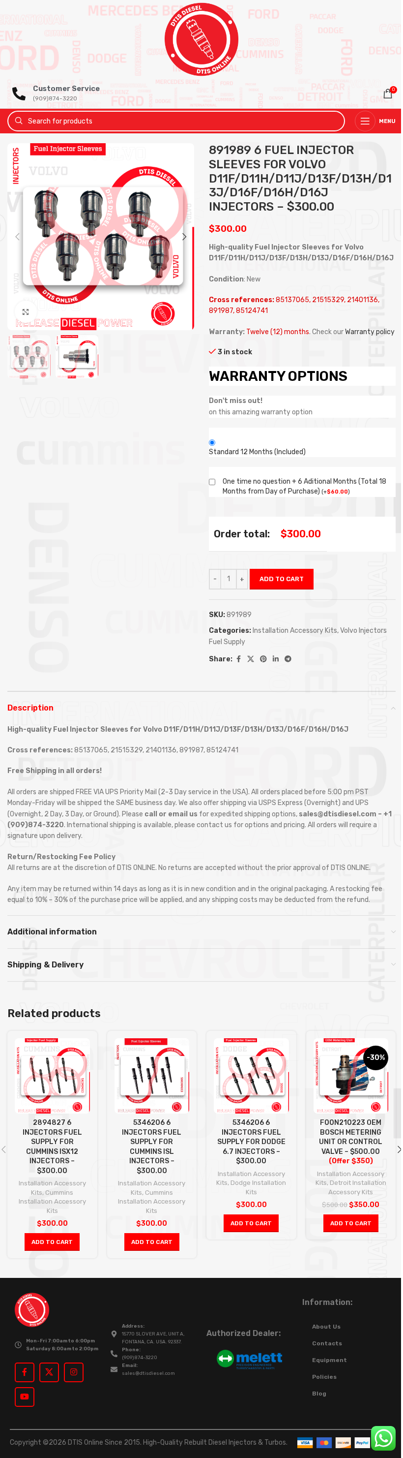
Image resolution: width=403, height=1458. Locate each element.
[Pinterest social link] (263, 659)
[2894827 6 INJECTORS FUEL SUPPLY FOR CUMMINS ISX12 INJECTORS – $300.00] (52, 1076)
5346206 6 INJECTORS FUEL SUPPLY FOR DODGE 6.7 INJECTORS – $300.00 (251, 1141)
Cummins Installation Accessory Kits (52, 1201)
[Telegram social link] (288, 659)
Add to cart (281, 579)
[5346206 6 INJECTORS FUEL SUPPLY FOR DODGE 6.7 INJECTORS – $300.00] (251, 1076)
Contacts (327, 1343)
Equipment (329, 1360)
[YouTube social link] (24, 1397)
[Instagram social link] (74, 1372)
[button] (17, 237)
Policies (324, 1376)
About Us (326, 1326)
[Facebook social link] (238, 659)
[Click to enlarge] (26, 312)
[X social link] (250, 659)
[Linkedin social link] (276, 659)
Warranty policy (370, 332)
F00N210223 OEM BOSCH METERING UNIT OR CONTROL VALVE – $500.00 (350, 1141)
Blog (319, 1393)
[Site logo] (201, 39)
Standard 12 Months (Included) (257, 452)
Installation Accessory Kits (295, 630)
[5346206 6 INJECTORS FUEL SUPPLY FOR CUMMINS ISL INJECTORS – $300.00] (152, 1076)
